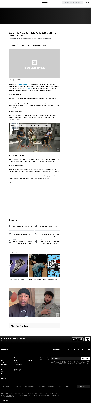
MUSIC (29, 6)
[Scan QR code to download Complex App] (87, 339)
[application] (34, 137)
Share (28, 45)
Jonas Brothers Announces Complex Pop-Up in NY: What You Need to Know (23, 227)
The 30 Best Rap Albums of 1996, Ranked (21, 235)
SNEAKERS (22, 6)
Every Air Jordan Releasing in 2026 (17, 279)
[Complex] (45, 2)
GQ (29, 90)
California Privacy (30, 386)
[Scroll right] (59, 265)
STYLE (16, 6)
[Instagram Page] (75, 349)
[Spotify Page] (89, 349)
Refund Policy (17, 367)
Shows (3, 373)
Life (2, 369)
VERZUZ (64, 6)
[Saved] (84, 2)
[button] (83, 386)
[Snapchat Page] (82, 349)
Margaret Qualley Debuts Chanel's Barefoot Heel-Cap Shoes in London (49, 227)
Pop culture (4, 364)
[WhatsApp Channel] (71, 349)
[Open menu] (2, 2)
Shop (15, 358)
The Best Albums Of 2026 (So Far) (54, 279)
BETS (49, 6)
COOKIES (67, 386)
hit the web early (22, 84)
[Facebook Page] (64, 349)
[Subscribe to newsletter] (85, 358)
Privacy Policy (72, 363)
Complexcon (4, 376)
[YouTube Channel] (78, 349)
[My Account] (86, 2)
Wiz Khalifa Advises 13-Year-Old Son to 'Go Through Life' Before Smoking (23, 242)
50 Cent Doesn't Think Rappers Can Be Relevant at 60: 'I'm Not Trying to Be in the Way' (49, 235)
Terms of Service (82, 363)
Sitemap (60, 386)
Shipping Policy (18, 364)
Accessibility (51, 386)
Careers (29, 358)
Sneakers (12, 278)
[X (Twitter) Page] (68, 349)
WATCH (70, 6)
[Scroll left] (10, 265)
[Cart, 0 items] (89, 2)
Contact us (29, 360)
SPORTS (35, 6)
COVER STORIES (56, 6)
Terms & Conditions (6, 386)
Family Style (4, 378)
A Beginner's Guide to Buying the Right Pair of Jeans (37, 280)
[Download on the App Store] (78, 339)
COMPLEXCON (78, 6)
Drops (15, 360)
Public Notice (41, 386)
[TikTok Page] (85, 349)
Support (16, 362)
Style (41, 224)
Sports (3, 367)
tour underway (29, 88)
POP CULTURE (42, 6)
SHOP (11, 6)
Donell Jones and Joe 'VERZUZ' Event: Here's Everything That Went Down (49, 242)
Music (10, 30)
